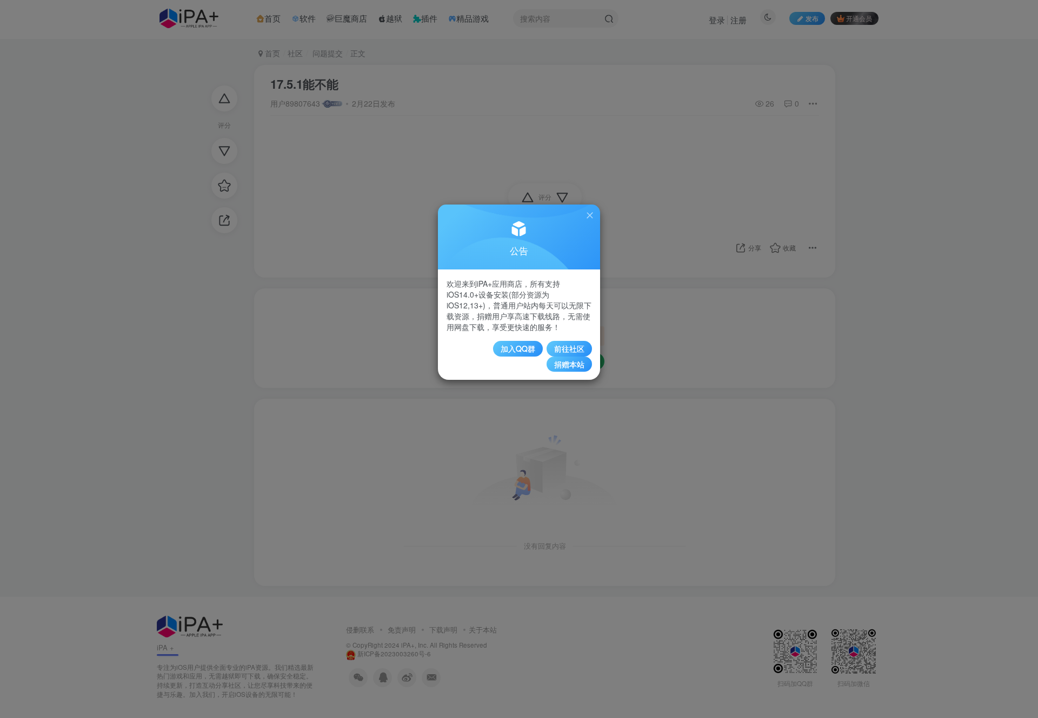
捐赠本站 (569, 364)
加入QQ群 (518, 348)
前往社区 (569, 348)
